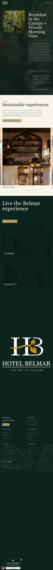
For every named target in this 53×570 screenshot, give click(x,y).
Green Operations (32, 434)
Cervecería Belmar (7, 449)
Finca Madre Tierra (32, 425)
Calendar (29, 451)
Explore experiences (12, 120)
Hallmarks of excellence (6, 435)
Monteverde (5, 437)
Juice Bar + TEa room (8, 451)
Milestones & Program (31, 437)
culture (29, 449)
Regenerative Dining (32, 432)
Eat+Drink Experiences (8, 453)
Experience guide (32, 420)
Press (29, 453)
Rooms (6, 424)
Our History (5, 432)
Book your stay (9, 221)
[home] (5, 3)
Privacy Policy (4, 465)
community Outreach (33, 440)
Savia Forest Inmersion (34, 422)
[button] (4, 21)
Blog (28, 447)
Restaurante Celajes (8, 447)
